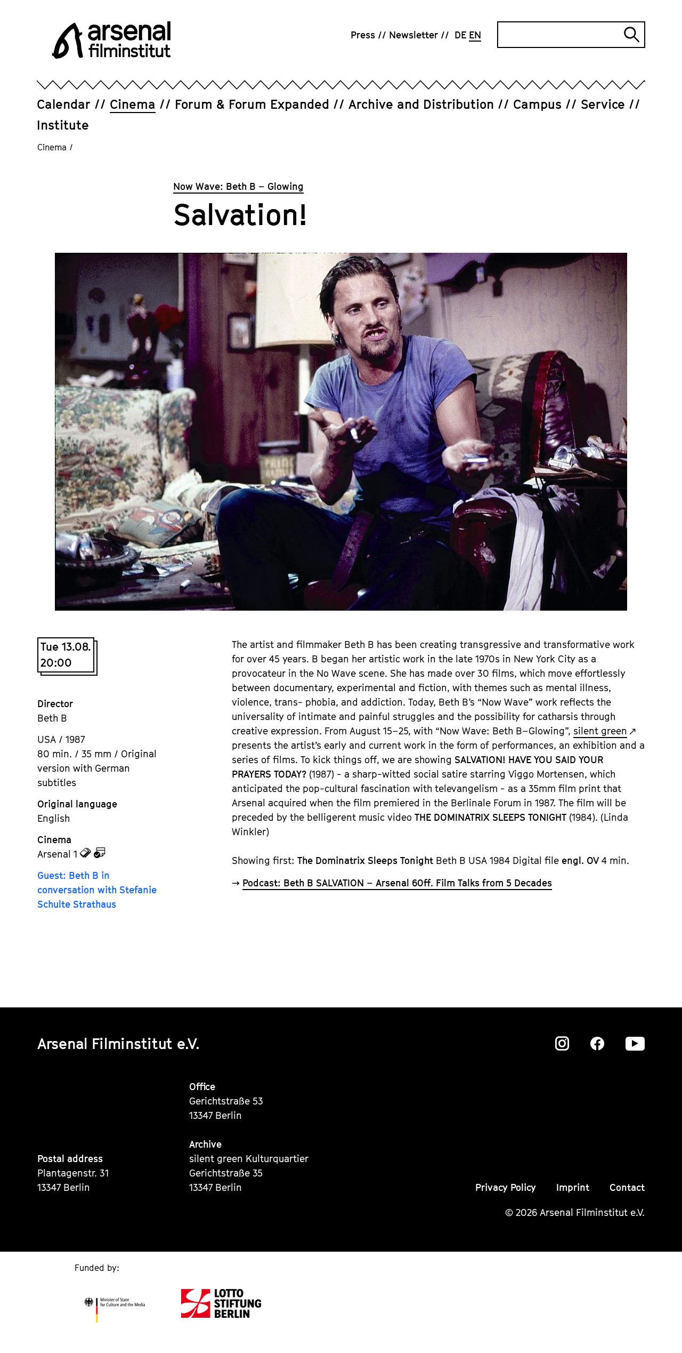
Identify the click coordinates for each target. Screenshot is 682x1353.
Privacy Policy (505, 1187)
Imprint (572, 1187)
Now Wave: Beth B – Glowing (238, 186)
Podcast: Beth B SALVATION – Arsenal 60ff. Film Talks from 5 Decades (397, 882)
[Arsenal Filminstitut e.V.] (111, 40)
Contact (627, 1187)
